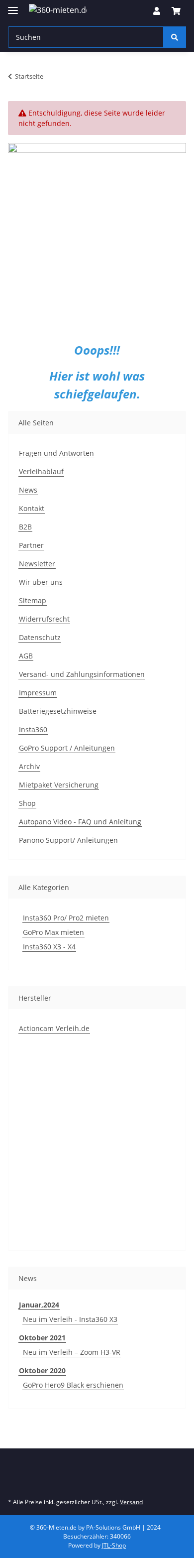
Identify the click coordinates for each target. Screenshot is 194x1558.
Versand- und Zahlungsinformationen (82, 674)
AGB (26, 655)
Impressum (38, 692)
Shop (27, 803)
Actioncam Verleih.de (54, 1028)
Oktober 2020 (42, 1370)
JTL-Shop (114, 1545)
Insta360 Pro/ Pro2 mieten (66, 917)
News (28, 490)
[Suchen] (174, 37)
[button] (157, 11)
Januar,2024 (39, 1304)
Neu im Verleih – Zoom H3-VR (71, 1352)
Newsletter (37, 563)
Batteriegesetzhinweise (58, 711)
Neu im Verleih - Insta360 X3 (70, 1319)
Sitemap (32, 600)
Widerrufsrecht (44, 619)
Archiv (29, 766)
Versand (131, 1502)
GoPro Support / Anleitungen (67, 748)
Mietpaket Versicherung (58, 784)
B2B (25, 526)
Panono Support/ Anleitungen (68, 840)
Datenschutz (40, 637)
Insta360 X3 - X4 (49, 946)
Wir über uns (41, 582)
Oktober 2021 (42, 1337)
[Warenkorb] (176, 11)
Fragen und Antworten (56, 453)
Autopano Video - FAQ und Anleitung (80, 821)
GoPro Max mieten (53, 932)
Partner (31, 545)
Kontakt (31, 508)
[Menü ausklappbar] (13, 6)
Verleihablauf (41, 471)
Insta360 (33, 729)
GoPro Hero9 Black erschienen (73, 1385)
